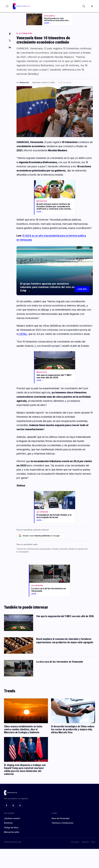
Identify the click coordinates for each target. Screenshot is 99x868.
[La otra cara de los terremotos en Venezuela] (18, 668)
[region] (54, 270)
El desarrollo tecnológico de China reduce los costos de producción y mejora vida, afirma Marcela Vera (72, 729)
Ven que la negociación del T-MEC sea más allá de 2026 (65, 616)
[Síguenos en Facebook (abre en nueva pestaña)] (6, 805)
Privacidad (75, 842)
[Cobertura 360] (21, 6)
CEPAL (22, 334)
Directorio (8, 823)
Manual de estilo (11, 832)
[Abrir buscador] (84, 6)
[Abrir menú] (7, 6)
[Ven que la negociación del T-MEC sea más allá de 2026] (18, 623)
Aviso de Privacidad (60, 818)
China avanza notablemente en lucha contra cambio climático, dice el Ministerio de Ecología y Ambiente (23, 729)
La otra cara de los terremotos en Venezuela (59, 661)
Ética (93, 842)
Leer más (82, 289)
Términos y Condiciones (62, 823)
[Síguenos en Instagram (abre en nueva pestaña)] (20, 805)
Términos (85, 842)
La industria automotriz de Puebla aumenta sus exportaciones (48, 291)
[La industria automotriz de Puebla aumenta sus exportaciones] (54, 270)
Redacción (24, 82)
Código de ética (11, 827)
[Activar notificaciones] (92, 6)
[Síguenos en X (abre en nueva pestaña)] (13, 805)
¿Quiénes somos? (12, 818)
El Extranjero (24, 33)
